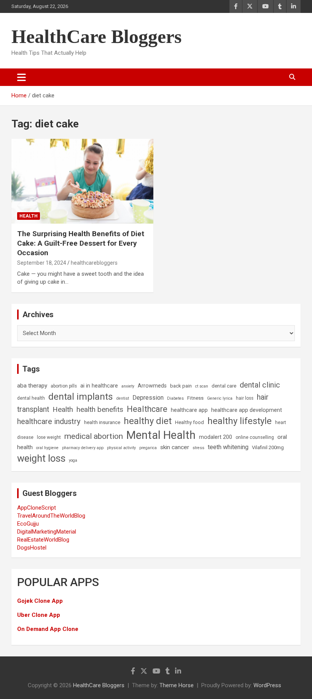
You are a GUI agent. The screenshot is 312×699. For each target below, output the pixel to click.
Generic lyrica (219, 398)
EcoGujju (28, 523)
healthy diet (148, 421)
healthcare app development (246, 410)
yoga (73, 460)
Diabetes (175, 398)
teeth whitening (228, 447)
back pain (181, 386)
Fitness (195, 398)
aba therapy (32, 385)
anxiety (127, 386)
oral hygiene (47, 447)
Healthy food (189, 422)
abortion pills (64, 386)
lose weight (49, 437)
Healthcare (147, 409)
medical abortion (93, 436)
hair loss (244, 398)
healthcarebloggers (94, 263)
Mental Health (161, 435)
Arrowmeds (152, 386)
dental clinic (260, 384)
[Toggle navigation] (21, 77)
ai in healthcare (99, 386)
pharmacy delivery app (82, 447)
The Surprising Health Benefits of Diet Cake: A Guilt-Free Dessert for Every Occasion (80, 243)
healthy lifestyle (239, 421)
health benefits (99, 409)
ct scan (201, 386)
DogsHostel (31, 547)
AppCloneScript (36, 507)
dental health (31, 398)
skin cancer (174, 447)
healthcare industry (49, 421)
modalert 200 (215, 437)
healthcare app (189, 410)
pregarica (148, 447)
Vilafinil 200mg (268, 447)
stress (198, 447)
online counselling (255, 437)
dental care (224, 386)
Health (28, 216)
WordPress (267, 685)
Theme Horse (176, 685)
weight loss (41, 458)
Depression (148, 397)
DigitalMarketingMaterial (46, 531)
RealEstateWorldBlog (43, 539)
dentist (122, 398)
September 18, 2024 (41, 263)
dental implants (80, 396)
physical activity (121, 447)
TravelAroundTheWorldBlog (51, 515)
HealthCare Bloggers (96, 36)
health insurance (102, 422)
